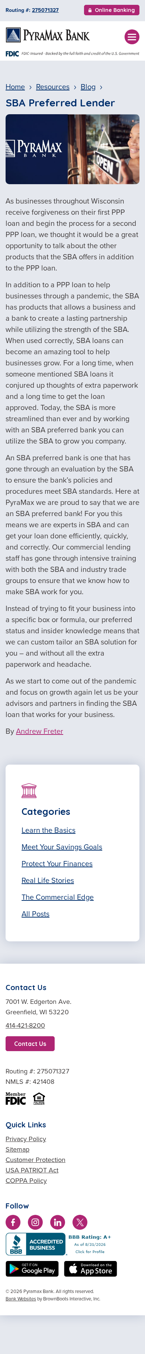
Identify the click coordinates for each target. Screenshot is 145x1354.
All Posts (35, 913)
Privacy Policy (26, 1139)
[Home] (48, 35)
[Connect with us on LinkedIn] (57, 1224)
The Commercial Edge (58, 897)
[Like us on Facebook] (13, 1224)
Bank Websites (21, 1298)
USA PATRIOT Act (32, 1170)
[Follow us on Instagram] (35, 1224)
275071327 (45, 10)
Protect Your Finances (57, 863)
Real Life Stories (48, 880)
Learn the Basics (48, 830)
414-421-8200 (25, 1025)
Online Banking (114, 10)
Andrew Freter (39, 731)
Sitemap (17, 1149)
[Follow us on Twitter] (79, 1224)
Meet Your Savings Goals (62, 846)
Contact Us (30, 1043)
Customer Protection (35, 1160)
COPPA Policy (26, 1180)
